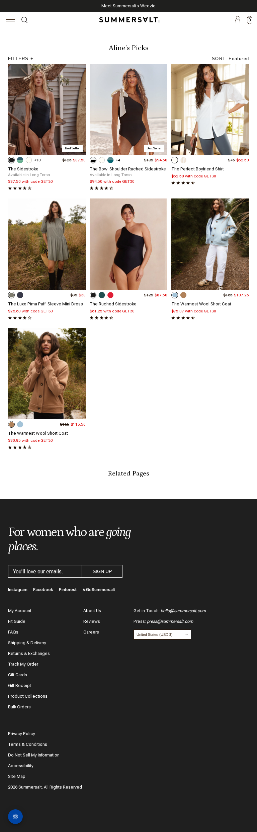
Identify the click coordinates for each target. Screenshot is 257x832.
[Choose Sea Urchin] (11, 160)
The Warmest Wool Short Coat (201, 303)
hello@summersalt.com (183, 610)
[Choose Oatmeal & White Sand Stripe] (183, 160)
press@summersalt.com (170, 621)
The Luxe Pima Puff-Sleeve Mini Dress (45, 303)
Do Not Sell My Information (34, 754)
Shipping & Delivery (27, 642)
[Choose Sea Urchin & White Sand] (93, 160)
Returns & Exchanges (29, 653)
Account (237, 20)
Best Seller (72, 148)
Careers (91, 632)
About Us (92, 610)
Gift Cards (17, 674)
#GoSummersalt (98, 589)
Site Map (16, 776)
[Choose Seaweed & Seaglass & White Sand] (20, 160)
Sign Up (102, 571)
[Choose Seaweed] (101, 295)
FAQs (13, 632)
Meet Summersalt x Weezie (128, 5)
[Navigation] (10, 20)
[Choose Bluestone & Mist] (110, 160)
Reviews (91, 621)
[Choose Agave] (11, 295)
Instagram (17, 589)
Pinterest (68, 589)
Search (24, 21)
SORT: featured (230, 58)
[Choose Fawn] (183, 295)
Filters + (20, 58)
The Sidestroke (23, 168)
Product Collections (28, 696)
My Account (19, 610)
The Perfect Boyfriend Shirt (197, 168)
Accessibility (20, 765)
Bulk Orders (19, 706)
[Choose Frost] (174, 295)
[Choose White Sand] (28, 160)
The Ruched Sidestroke (113, 303)
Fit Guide (16, 621)
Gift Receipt (19, 685)
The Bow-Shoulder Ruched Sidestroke (128, 168)
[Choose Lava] (110, 295)
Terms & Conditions (27, 744)
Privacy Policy (21, 733)
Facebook (43, 589)
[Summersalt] (128, 19)
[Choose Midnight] (20, 295)
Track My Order (23, 664)
